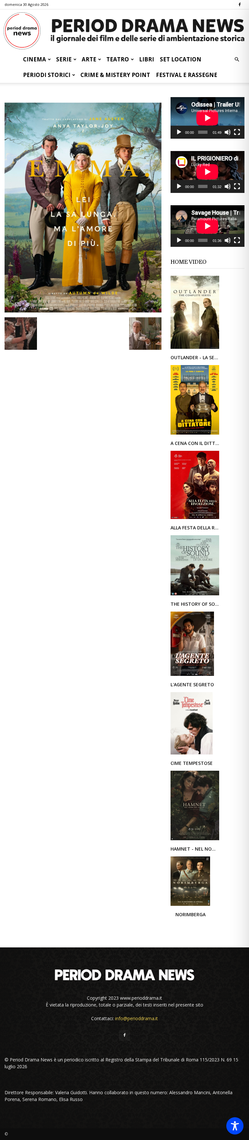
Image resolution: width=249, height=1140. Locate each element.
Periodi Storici (46, 75)
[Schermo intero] (237, 132)
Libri (146, 59)
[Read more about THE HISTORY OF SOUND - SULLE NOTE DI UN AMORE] (195, 595)
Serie (64, 59)
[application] (207, 118)
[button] (236, 60)
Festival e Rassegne (186, 75)
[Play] (179, 132)
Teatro (117, 59)
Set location (180, 59)
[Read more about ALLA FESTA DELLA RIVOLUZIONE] (195, 518)
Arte (89, 59)
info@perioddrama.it (136, 1018)
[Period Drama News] (124, 30)
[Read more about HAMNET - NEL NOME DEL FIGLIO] (195, 840)
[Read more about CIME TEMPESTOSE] (192, 754)
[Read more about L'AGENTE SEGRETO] (192, 675)
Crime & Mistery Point (115, 75)
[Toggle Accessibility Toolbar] (235, 1126)
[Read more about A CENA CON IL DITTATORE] (195, 434)
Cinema (34, 59)
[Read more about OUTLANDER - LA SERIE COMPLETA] (195, 348)
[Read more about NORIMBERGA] (190, 905)
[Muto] (227, 132)
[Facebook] (239, 4)
